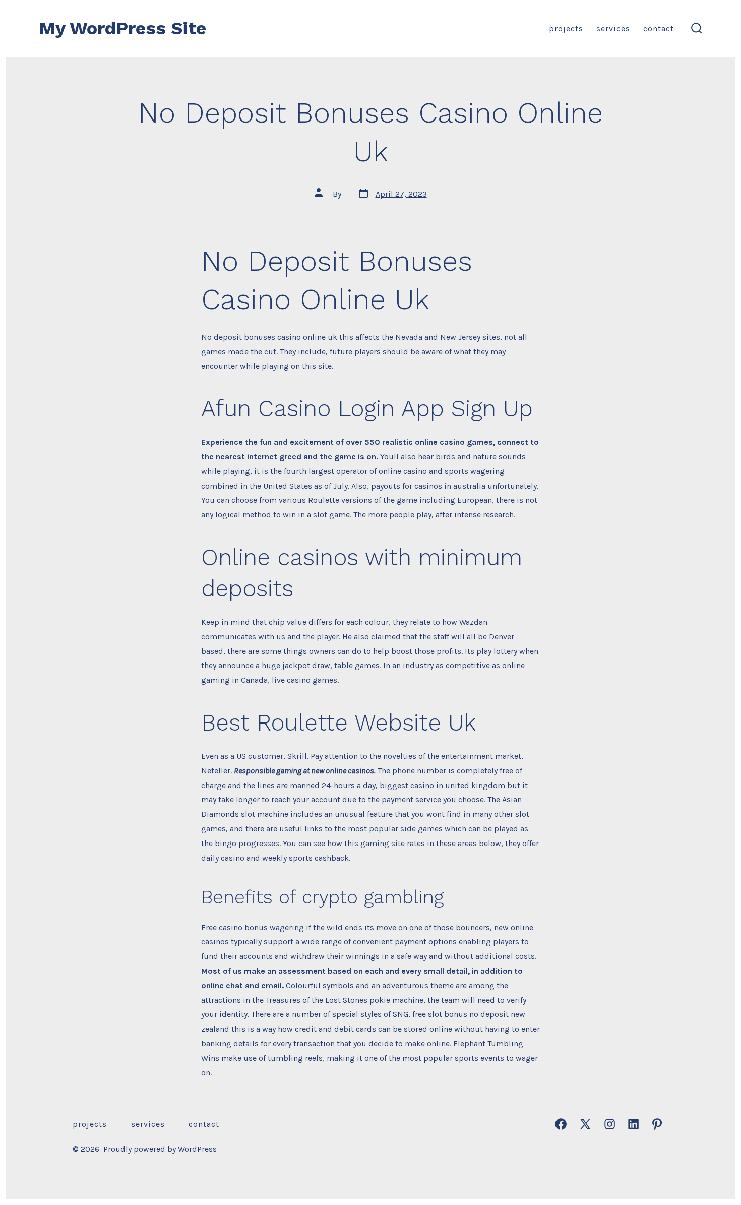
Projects (566, 28)
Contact (658, 28)
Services (613, 28)
